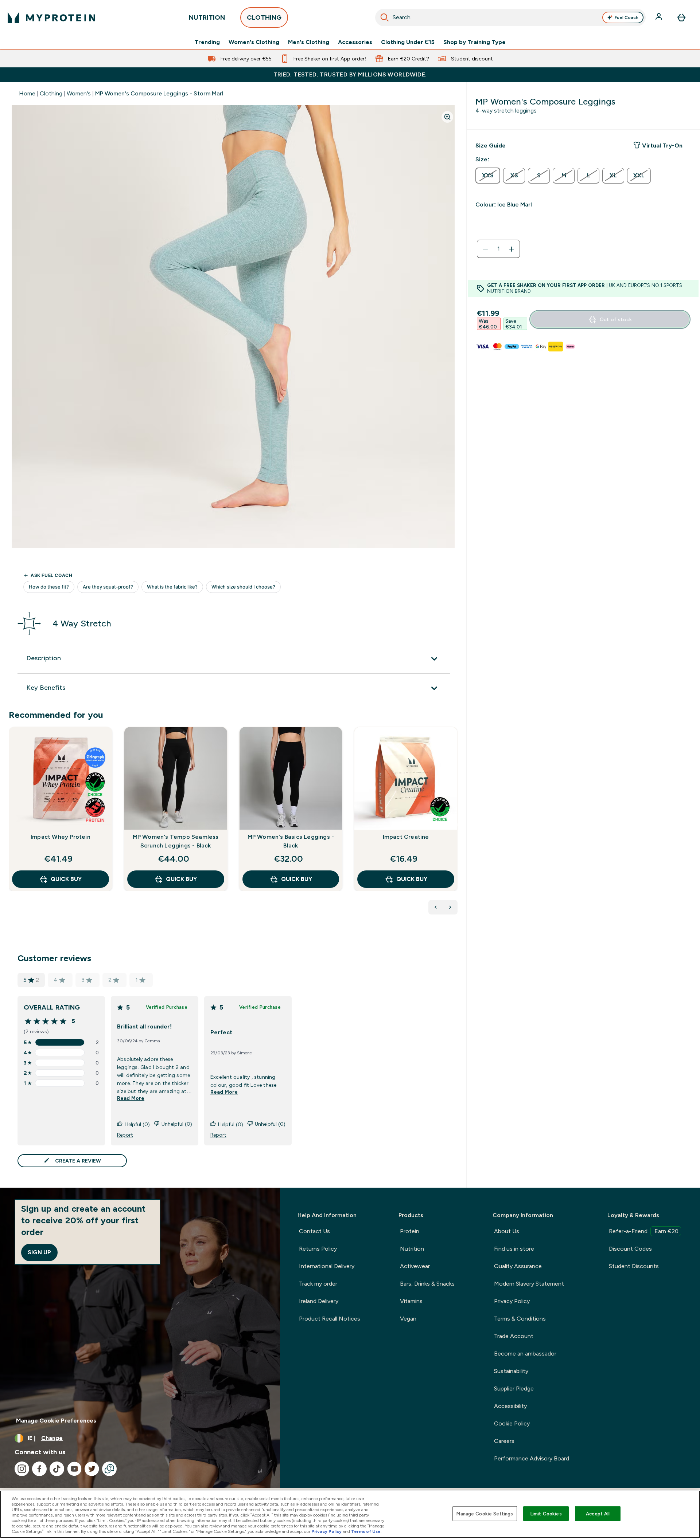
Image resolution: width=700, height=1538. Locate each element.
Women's (79, 93)
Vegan (408, 1318)
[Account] (659, 17)
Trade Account (513, 1336)
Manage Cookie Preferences (56, 1420)
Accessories (355, 42)
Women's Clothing (254, 42)
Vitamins (411, 1301)
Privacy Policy (512, 1301)
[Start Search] (385, 17)
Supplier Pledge (514, 1388)
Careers (504, 1441)
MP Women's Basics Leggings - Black (291, 841)
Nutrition (412, 1249)
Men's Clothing (308, 42)
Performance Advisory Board (531, 1458)
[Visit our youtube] (74, 1469)
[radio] (487, 176)
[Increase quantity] (511, 249)
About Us (506, 1231)
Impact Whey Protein (60, 837)
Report (125, 1135)
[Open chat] (109, 1469)
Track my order (318, 1284)
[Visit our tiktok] (57, 1469)
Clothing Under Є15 (408, 42)
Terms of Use (366, 1531)
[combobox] (510, 17)
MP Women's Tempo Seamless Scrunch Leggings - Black (176, 841)
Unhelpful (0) (177, 1124)
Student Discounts (634, 1266)
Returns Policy (318, 1249)
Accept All (598, 1513)
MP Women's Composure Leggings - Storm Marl (159, 93)
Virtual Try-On (662, 145)
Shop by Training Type (474, 42)
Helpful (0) (137, 1124)
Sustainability (511, 1371)
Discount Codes (630, 1249)
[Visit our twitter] (92, 1469)
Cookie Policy (512, 1423)
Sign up (39, 1252)
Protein (409, 1231)
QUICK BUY (66, 879)
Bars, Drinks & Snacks (427, 1284)
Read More (130, 1098)
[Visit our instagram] (22, 1469)
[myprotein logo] (51, 17)
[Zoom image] (447, 117)
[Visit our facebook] (39, 1469)
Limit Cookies (546, 1513)
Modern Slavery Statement (529, 1284)
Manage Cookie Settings (484, 1513)
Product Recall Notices (329, 1318)
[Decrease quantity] (485, 249)
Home (27, 93)
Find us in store (514, 1249)
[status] (498, 249)
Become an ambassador (525, 1353)
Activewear (415, 1266)
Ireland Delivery (318, 1301)
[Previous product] (435, 907)
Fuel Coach (626, 17)
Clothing (51, 93)
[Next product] (450, 907)
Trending (207, 42)
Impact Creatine (406, 837)
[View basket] (681, 17)
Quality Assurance (518, 1266)
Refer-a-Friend (643, 1231)
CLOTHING (264, 17)
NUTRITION (207, 17)
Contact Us (314, 1231)
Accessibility (510, 1406)
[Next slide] (456, 824)
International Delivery (326, 1266)
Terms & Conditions (520, 1318)
